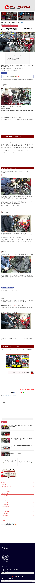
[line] (23, 392)
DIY (2, 562)
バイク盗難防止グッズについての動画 (13, 60)
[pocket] (16, 392)
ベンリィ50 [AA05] (5, 555)
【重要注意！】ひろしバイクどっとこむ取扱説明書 (10, 569)
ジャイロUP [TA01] (5, 548)
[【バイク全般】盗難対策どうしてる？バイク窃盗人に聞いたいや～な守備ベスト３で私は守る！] (18, 392)
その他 (3, 395)
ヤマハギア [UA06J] (5, 557)
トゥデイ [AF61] (4, 550)
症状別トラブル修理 (5, 561)
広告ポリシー (22, 22)
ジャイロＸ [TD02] (5, 549)
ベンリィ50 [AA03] (5, 554)
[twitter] (12, 392)
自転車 (3, 564)
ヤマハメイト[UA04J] (5, 560)
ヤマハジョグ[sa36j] (5, 559)
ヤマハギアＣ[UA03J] (5, 558)
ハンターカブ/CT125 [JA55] (12, 395)
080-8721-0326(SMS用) (7, 578)
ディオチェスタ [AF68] (5, 556)
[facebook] (14, 392)
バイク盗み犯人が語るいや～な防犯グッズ (13, 58)
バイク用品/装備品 (6, 395)
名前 (2, 414)
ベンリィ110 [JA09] (5, 553)
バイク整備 (3, 547)
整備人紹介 (3, 570)
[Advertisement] (17, 129)
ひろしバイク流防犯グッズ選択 (12, 59)
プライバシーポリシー (5, 566)
